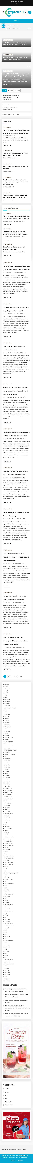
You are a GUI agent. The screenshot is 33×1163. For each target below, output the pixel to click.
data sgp (7, 735)
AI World (7, 1089)
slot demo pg (8, 794)
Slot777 (6, 915)
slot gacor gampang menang (12, 873)
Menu (15, 20)
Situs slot (7, 951)
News (6, 1098)
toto (6, 854)
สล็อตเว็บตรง (8, 727)
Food (6, 1095)
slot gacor (7, 699)
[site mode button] (25, 12)
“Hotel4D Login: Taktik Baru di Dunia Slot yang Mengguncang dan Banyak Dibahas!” (9, 28)
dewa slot (7, 720)
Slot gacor (7, 688)
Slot (6, 875)
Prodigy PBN (12, 1149)
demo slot (7, 765)
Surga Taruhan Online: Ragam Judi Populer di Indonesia (11, 116)
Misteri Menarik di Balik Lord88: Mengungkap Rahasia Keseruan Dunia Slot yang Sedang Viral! (15, 640)
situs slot (7, 722)
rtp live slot (7, 826)
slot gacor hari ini (9, 741)
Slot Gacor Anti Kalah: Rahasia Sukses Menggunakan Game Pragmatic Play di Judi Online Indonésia (15, 182)
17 (16, 676)
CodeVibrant (23, 1157)
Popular (11, 90)
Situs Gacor (8, 877)
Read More (6, 145)
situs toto (7, 769)
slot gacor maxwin (9, 883)
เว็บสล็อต (7, 693)
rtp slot (6, 830)
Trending (18, 90)
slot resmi (7, 701)
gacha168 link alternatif (10, 754)
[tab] (4, 90)
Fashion (7, 1092)
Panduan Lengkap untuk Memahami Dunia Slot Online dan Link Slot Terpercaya (15, 196)
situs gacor (7, 703)
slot (6, 695)
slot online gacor (9, 862)
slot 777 (7, 832)
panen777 (7, 773)
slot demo (7, 767)
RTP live (7, 739)
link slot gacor (8, 839)
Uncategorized (8, 40)
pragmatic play (8, 828)
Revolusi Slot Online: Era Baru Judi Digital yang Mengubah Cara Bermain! (11, 106)
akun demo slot (8, 792)
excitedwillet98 (17, 221)
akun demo (7, 763)
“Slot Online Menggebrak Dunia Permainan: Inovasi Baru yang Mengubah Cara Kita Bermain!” (16, 557)
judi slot (7, 866)
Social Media (8, 1101)
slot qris (7, 860)
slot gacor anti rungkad (10, 750)
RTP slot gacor (8, 790)
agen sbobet (8, 758)
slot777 (6, 847)
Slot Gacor (7, 921)
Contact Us (20, 1160)
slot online (7, 714)
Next (21, 676)
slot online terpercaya (10, 708)
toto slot (7, 684)
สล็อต (6, 697)
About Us (12, 1160)
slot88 (6, 686)
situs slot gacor (9, 788)
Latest (5, 90)
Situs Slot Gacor (9, 737)
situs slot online (9, 879)
